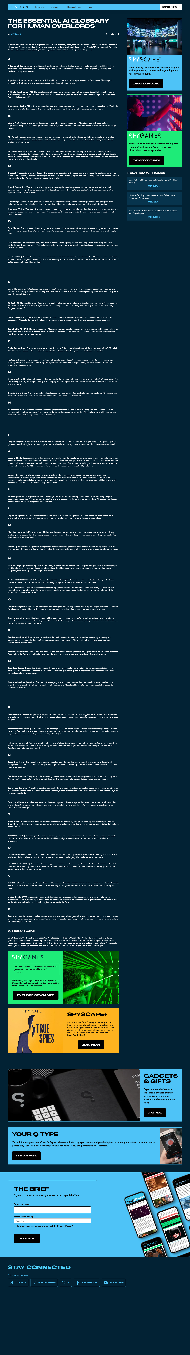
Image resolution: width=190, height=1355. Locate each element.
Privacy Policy (64, 1225)
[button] (55, 7)
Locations (39, 7)
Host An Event (74, 7)
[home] (20, 7)
